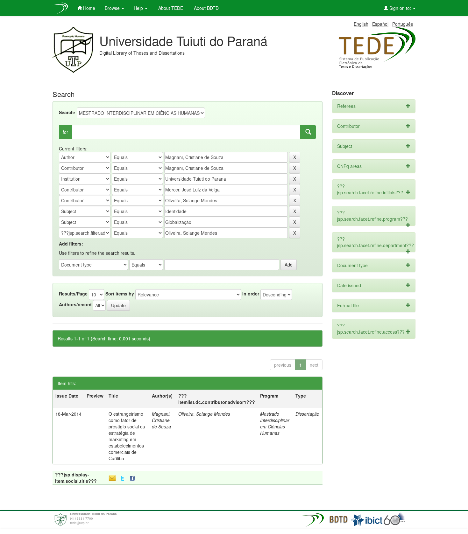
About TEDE (170, 8)
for (65, 132)
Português (402, 24)
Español (380, 24)
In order (250, 293)
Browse (113, 8)
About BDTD (206, 8)
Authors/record (75, 304)
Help (139, 8)
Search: (67, 112)
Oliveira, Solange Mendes (204, 414)
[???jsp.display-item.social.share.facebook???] (133, 478)
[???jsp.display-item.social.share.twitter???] (122, 478)
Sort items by (119, 293)
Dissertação (307, 414)
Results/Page (73, 293)
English (361, 24)
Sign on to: (400, 8)
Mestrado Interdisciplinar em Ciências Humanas (274, 423)
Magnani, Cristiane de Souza (161, 420)
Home (88, 8)
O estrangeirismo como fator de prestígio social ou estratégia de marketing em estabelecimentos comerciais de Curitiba (127, 436)
